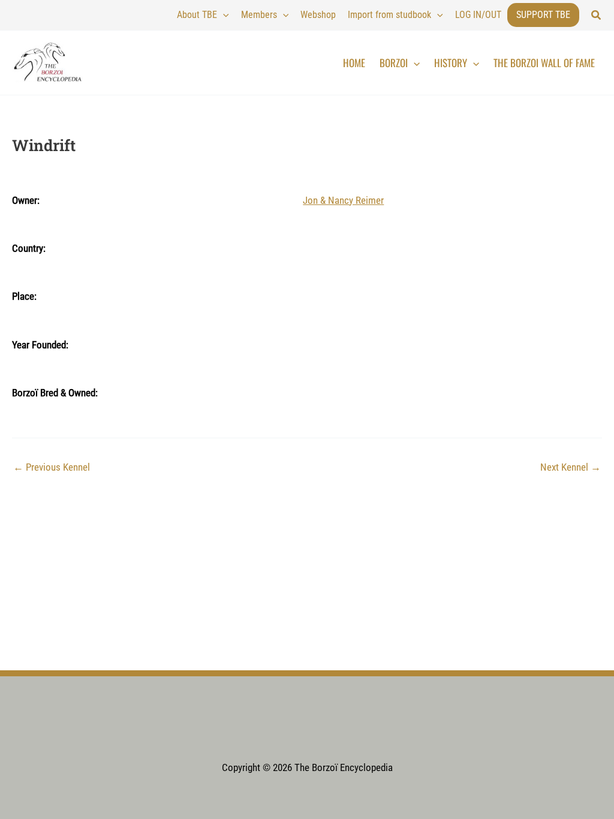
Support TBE (543, 14)
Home (354, 62)
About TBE (197, 14)
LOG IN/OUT (478, 14)
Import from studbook (389, 14)
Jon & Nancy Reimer (343, 200)
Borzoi (394, 62)
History (450, 62)
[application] (223, 15)
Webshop (318, 14)
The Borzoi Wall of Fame (544, 62)
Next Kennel (570, 467)
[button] (596, 15)
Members (259, 14)
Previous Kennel (51, 467)
